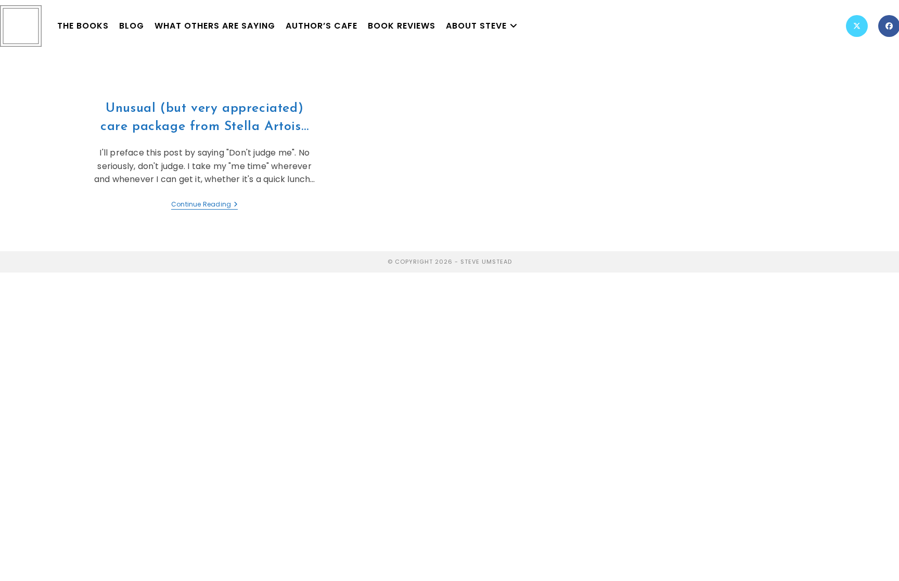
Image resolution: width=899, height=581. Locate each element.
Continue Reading (204, 205)
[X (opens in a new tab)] (857, 26)
